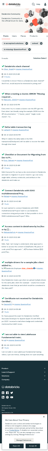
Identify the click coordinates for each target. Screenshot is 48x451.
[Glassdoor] (7, 397)
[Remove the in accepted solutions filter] (27, 43)
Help (38, 4)
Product (5, 368)
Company (5, 380)
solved (35, 43)
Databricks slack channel (17, 66)
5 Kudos (7, 77)
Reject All (16, 446)
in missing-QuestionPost (15, 49)
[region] (24, 432)
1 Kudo (6, 204)
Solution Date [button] (39, 58)
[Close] (43, 416)
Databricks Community (13, 5)
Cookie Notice (14, 430)
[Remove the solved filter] (41, 43)
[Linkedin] (3, 393)
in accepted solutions (13, 43)
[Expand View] (44, 368)
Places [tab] (23, 36)
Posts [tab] (5, 36)
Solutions (5, 376)
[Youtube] (11, 397)
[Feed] (3, 397)
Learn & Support (8, 372)
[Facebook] (7, 393)
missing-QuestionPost (24, 69)
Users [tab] (14, 36)
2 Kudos (7, 168)
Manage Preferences (23, 440)
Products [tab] (34, 36)
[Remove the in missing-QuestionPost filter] (29, 49)
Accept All (33, 446)
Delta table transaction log (18, 127)
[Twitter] (11, 393)
